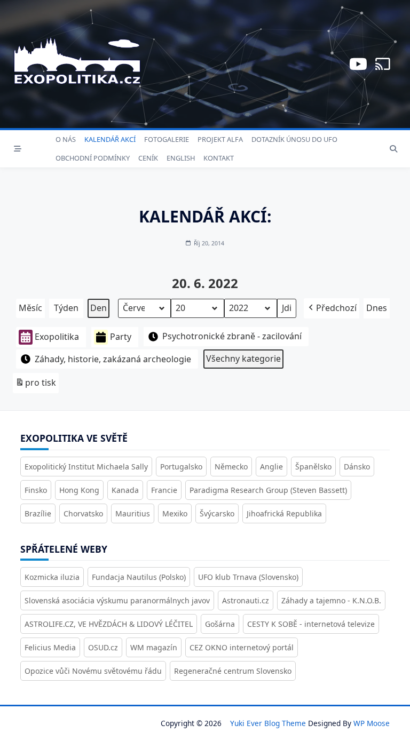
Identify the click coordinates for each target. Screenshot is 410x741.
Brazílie (38, 513)
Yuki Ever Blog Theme (268, 723)
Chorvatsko (83, 513)
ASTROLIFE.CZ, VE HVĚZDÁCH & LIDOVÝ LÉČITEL (109, 624)
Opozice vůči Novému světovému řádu (93, 671)
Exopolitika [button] (57, 336)
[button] (331, 308)
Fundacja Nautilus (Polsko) (139, 577)
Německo (231, 466)
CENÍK (148, 158)
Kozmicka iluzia (52, 577)
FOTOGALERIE (166, 139)
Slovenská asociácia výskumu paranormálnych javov (117, 600)
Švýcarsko (217, 513)
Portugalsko (181, 466)
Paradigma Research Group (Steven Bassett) (268, 490)
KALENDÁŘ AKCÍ (110, 139)
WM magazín (153, 647)
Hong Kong (79, 490)
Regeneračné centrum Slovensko (232, 671)
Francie (164, 490)
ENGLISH (181, 158)
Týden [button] (66, 308)
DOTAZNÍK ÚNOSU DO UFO (294, 139)
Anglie (271, 466)
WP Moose (371, 723)
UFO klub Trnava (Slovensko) (248, 577)
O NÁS (66, 139)
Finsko (36, 490)
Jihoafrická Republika (284, 513)
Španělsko (313, 466)
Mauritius (132, 513)
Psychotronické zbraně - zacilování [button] (232, 336)
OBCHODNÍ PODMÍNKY (93, 158)
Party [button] (120, 336)
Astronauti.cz (245, 600)
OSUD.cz (103, 647)
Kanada (125, 490)
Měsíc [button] (30, 308)
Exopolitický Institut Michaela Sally (86, 466)
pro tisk (35, 385)
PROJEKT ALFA (220, 139)
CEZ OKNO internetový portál (242, 647)
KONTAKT (218, 158)
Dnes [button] (376, 308)
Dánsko (357, 466)
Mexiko (174, 513)
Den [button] (98, 308)
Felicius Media (50, 647)
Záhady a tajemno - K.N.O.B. (331, 600)
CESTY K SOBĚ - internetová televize (311, 624)
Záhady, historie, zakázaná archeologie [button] (113, 359)
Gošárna (220, 624)
